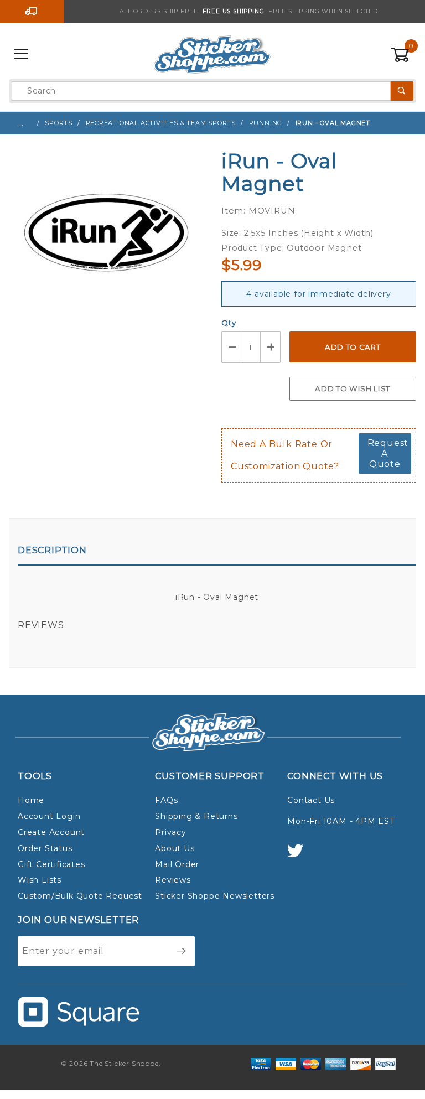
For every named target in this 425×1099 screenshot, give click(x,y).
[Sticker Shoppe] (212, 54)
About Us (174, 848)
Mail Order (177, 864)
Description (52, 550)
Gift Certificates (51, 864)
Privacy (170, 832)
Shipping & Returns (196, 816)
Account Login (49, 816)
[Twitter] (300, 855)
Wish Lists (39, 880)
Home (31, 800)
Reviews (41, 625)
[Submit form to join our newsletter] (182, 951)
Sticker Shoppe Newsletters (214, 896)
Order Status (45, 848)
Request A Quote (388, 453)
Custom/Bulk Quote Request (80, 896)
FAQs (166, 800)
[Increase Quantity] (271, 347)
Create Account (51, 832)
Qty (228, 322)
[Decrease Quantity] (231, 347)
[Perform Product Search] (402, 91)
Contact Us (311, 800)
